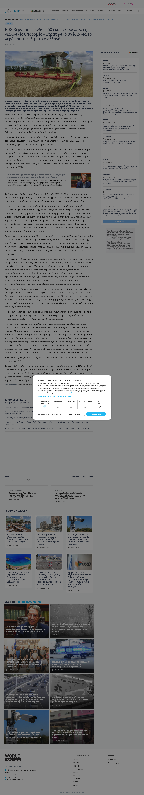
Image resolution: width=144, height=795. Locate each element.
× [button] (108, 377)
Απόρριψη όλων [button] (75, 414)
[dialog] (72, 397)
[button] (72, 396)
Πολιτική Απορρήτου (67, 393)
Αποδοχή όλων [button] (96, 414)
